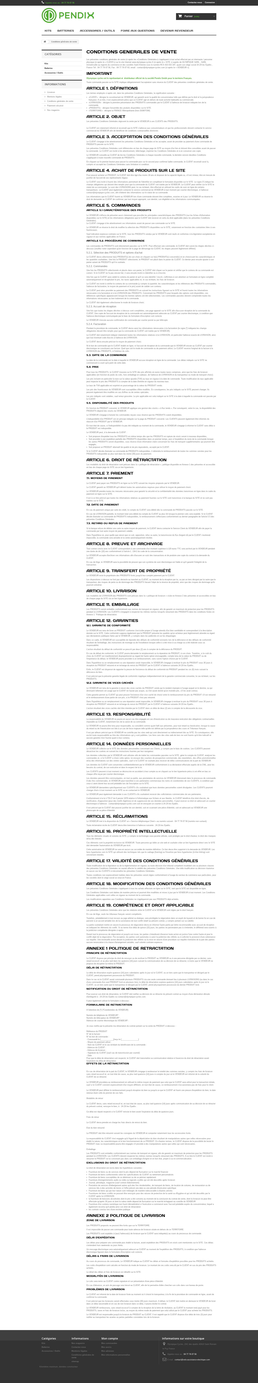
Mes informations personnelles (115, 1355)
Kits (48, 30)
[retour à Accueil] (45, 42)
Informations (55, 84)
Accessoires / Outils (97, 30)
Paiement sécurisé (55, 106)
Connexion (210, 2)
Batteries (65, 30)
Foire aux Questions (138, 30)
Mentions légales (54, 97)
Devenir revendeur (177, 30)
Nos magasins (53, 110)
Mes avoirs (106, 1347)
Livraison (51, 92)
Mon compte (109, 1338)
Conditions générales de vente (60, 101)
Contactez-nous (195, 2)
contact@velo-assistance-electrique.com (192, 1360)
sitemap (75, 1361)
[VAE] (69, 15)
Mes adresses (107, 1351)
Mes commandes (109, 1343)
